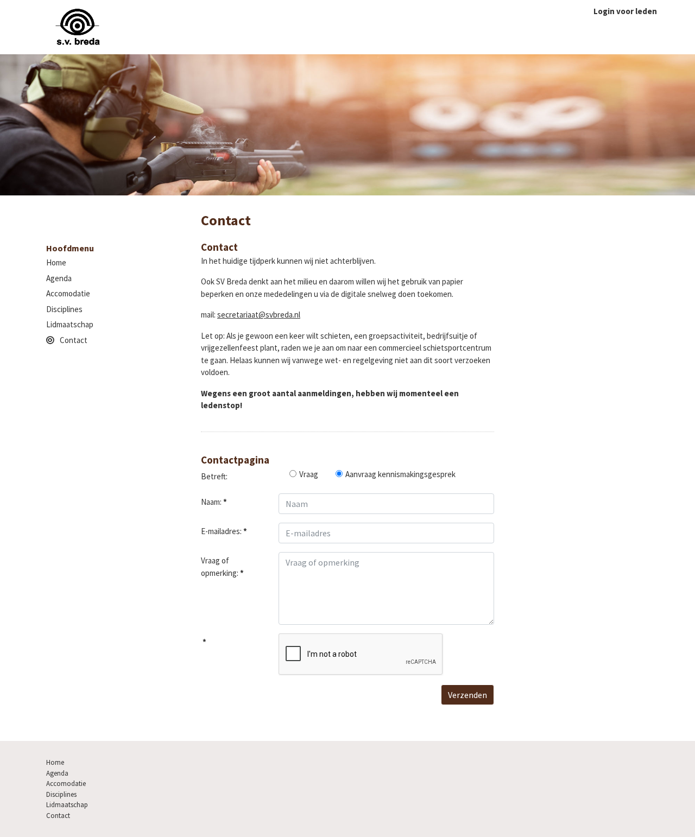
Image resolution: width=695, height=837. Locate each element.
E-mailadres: (224, 531)
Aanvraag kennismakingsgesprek (400, 474)
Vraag (308, 474)
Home (56, 262)
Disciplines (64, 309)
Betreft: (214, 476)
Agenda (59, 278)
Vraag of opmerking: (222, 566)
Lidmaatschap (69, 324)
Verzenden (467, 694)
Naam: (214, 502)
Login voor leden (625, 11)
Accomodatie (68, 293)
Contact (73, 340)
